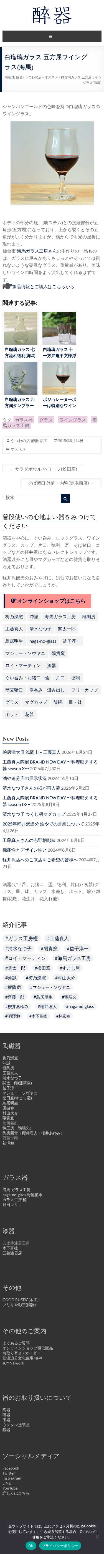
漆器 (6, 1419)
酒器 (51, 665)
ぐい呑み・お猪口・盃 (27, 677)
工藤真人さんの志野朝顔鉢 (29, 840)
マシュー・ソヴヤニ (25, 653)
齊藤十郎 (16, 996)
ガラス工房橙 (23, 938)
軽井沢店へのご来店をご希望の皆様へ (40, 859)
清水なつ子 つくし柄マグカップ (33, 814)
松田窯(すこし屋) (17, 1098)
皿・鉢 (75, 702)
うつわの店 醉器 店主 (29, 441)
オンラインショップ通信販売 (27, 1348)
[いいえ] (97, 1536)
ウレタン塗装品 (16, 1424)
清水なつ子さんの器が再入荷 (31, 787)
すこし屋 (71, 968)
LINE (6, 1483)
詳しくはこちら (16, 1493)
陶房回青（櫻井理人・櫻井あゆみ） (33, 1133)
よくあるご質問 (16, 1343)
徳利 (75, 677)
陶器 (6, 1409)
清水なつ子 (40, 628)
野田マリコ (12, 1204)
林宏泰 (64, 1016)
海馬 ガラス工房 (16, 1189)
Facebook (10, 1468)
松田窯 (43, 968)
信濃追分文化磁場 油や (22, 1358)
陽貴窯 (58, 653)
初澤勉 (14, 1015)
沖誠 (33, 616)
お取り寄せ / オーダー (21, 1353)
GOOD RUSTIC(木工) (20, 1299)
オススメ (51, 77)
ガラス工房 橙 (14, 1199)
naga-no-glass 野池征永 (22, 1194)
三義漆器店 (12, 1253)
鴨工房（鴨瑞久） (18, 1128)
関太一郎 (67, 628)
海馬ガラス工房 (60, 616)
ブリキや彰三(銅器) (19, 1304)
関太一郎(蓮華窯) (17, 1083)
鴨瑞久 (70, 996)
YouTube (9, 1488)
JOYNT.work (13, 1363)
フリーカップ (84, 689)
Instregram (11, 1478)
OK (31, 1545)
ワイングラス (72, 419)
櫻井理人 (48, 1006)
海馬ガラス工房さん (37, 251)
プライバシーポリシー (60, 1545)
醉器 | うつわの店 (29, 77)
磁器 (6, 1414)
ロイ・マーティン (23, 665)
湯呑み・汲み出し (47, 689)
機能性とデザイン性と (24, 849)
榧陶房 (88, 616)
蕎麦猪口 (14, 689)
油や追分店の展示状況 (24, 778)
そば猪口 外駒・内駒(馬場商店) (61, 482)
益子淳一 (71, 640)
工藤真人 (14, 628)
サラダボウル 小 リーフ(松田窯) (43, 469)
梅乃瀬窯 (14, 616)
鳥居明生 (14, 640)
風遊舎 (8, 1108)
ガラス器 (24, 419)
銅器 (6, 1429)
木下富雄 (39, 1016)
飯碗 (58, 702)
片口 (60, 677)
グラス (46, 419)
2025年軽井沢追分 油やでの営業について (43, 823)
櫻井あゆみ (18, 1006)
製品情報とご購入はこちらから (43, 286)
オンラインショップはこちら (51, 601)
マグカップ (36, 702)
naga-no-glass (42, 640)
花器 (29, 714)
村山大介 (66, 977)
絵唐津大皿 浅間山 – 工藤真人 (31, 752)
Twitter (8, 1473)
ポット (12, 714)
